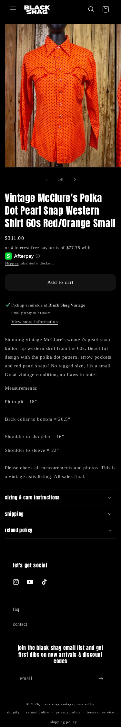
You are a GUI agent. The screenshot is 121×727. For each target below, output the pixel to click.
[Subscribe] (101, 678)
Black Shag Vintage (58, 704)
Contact (20, 624)
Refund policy (37, 712)
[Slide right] (75, 180)
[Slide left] (46, 180)
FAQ (16, 609)
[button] (13, 9)
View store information (34, 321)
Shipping (12, 263)
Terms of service (100, 712)
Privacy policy (68, 712)
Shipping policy (63, 722)
